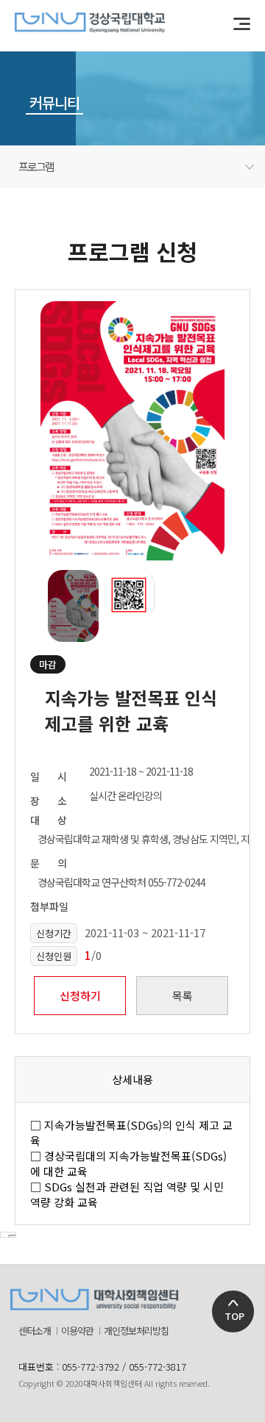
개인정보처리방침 (136, 1331)
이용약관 (77, 1331)
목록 (182, 995)
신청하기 (80, 995)
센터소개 (34, 1331)
